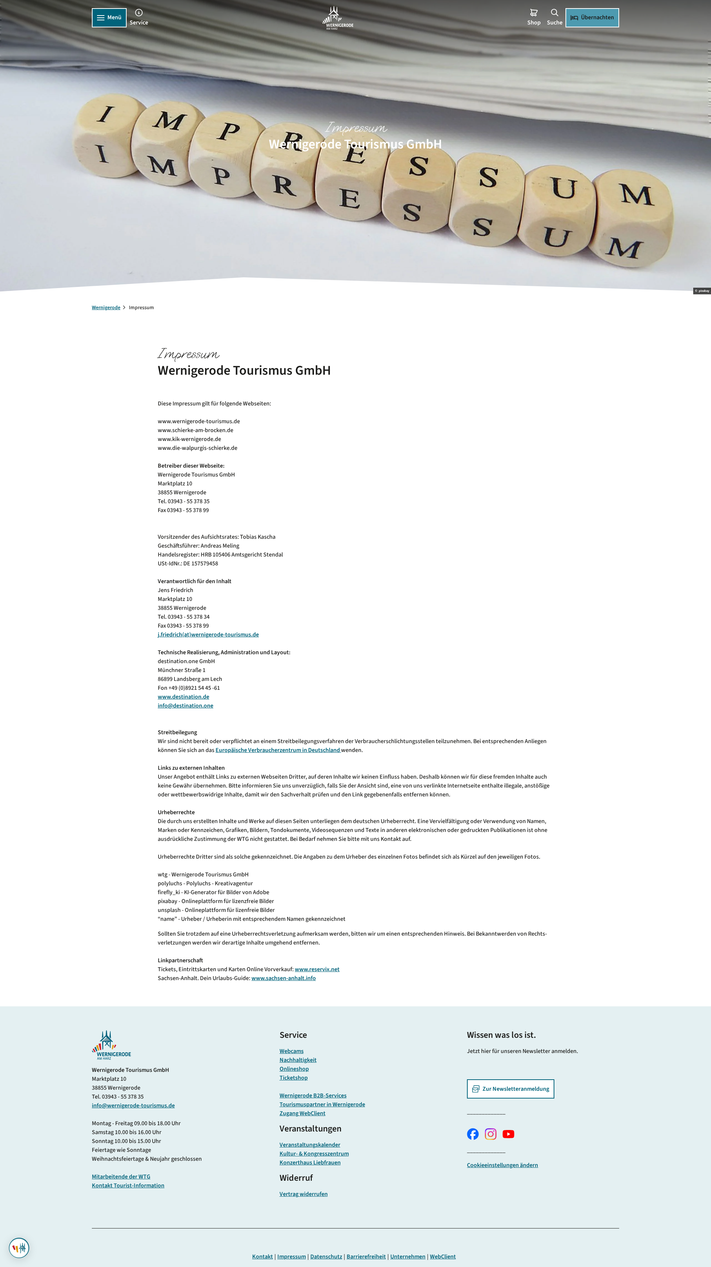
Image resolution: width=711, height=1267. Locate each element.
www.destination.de (183, 697)
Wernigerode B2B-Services (313, 1096)
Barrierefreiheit (366, 1257)
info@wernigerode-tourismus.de (133, 1105)
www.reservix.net (317, 969)
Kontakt (262, 1257)
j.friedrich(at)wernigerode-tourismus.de (208, 635)
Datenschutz (326, 1257)
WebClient (443, 1257)
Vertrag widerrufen (304, 1194)
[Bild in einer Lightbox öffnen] (111, 1045)
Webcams (292, 1051)
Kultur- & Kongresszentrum (314, 1154)
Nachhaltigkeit (298, 1060)
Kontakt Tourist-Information (128, 1185)
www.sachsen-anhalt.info (283, 978)
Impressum (291, 1257)
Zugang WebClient (303, 1113)
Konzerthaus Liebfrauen (310, 1163)
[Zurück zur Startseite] (337, 18)
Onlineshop (294, 1069)
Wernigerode (106, 307)
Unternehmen (407, 1257)
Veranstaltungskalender (310, 1145)
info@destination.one (185, 706)
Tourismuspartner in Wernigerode (322, 1104)
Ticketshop (294, 1078)
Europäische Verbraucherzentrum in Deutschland (278, 750)
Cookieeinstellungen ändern (502, 1165)
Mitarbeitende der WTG (121, 1177)
